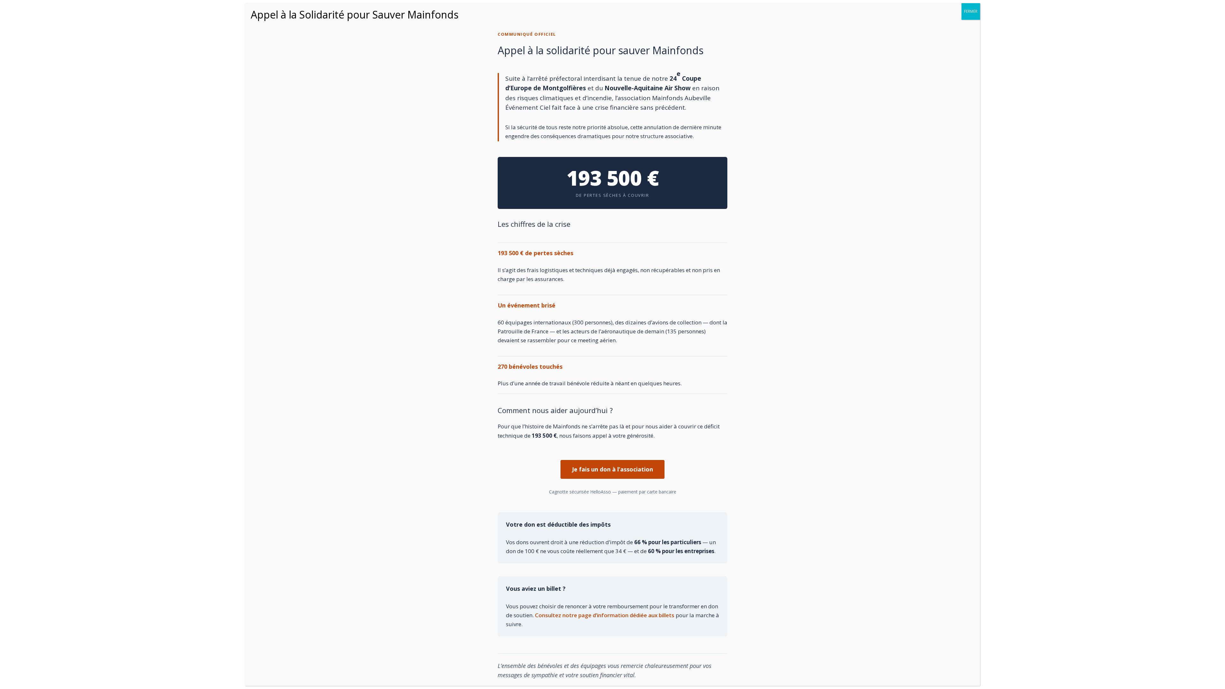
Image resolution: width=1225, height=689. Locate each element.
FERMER (970, 11)
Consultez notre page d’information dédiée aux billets (604, 615)
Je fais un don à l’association (612, 469)
